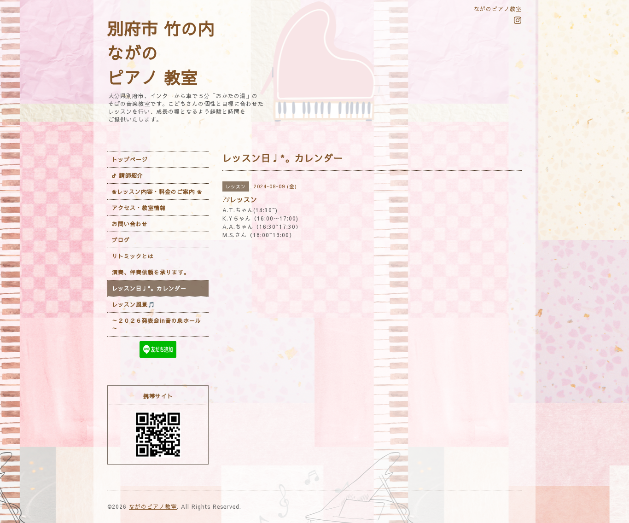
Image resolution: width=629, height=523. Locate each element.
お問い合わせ (130, 223)
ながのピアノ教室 (153, 506)
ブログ (121, 240)
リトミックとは (133, 256)
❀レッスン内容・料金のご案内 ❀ (157, 191)
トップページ (130, 159)
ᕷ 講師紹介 (127, 175)
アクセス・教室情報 (139, 207)
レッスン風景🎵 (133, 304)
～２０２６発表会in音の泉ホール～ (156, 324)
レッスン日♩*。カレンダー (149, 288)
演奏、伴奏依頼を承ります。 (151, 272)
